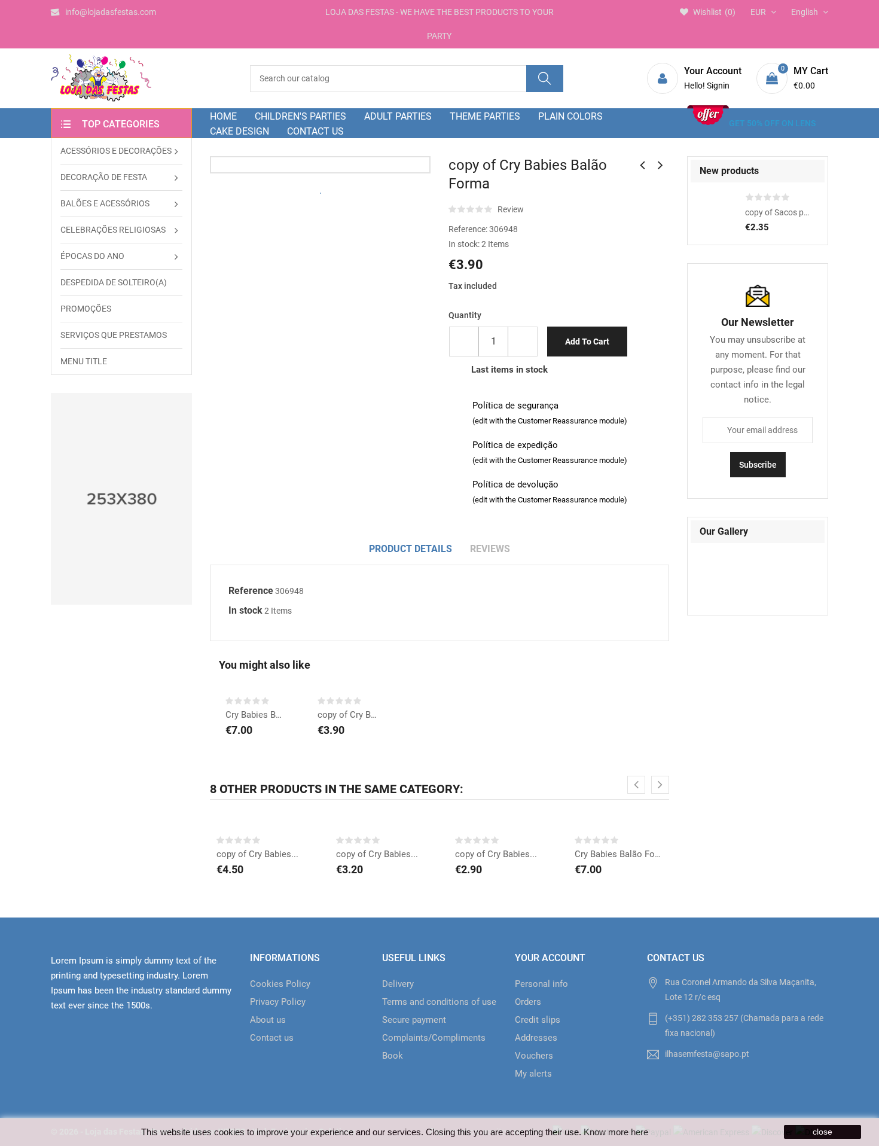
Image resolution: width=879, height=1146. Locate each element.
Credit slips (537, 1019)
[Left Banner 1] (121, 499)
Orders (528, 1001)
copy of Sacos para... (779, 212)
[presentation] (636, 785)
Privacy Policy (278, 1001)
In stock (245, 610)
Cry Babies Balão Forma (255, 714)
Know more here (616, 1132)
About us (268, 1019)
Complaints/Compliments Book (434, 1046)
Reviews (490, 548)
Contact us (272, 1037)
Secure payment (414, 1019)
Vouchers (534, 1055)
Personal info (541, 984)
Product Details (410, 548)
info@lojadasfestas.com (110, 12)
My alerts (533, 1073)
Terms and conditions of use (439, 1001)
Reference (250, 590)
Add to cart (587, 341)
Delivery (398, 984)
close (822, 1131)
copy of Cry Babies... (348, 714)
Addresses (536, 1037)
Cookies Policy (280, 984)
